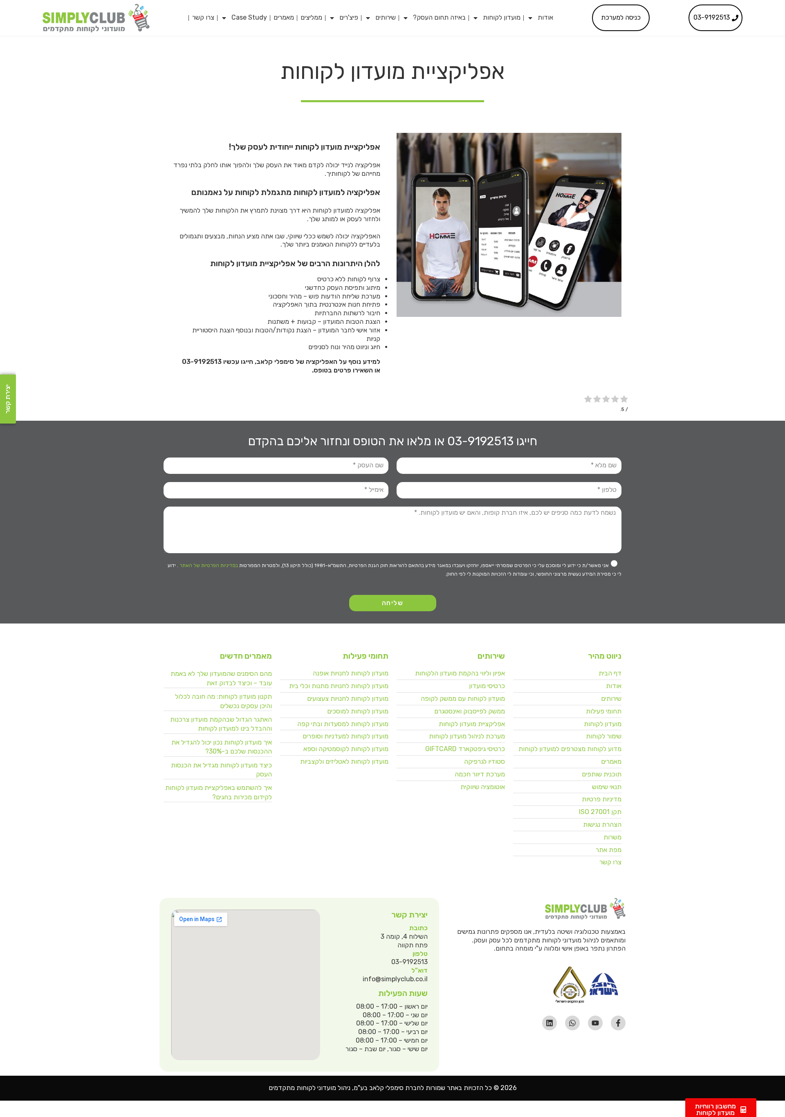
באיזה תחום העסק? (439, 17)
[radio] (624, 400)
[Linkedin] (549, 1023)
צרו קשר (203, 17)
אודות (545, 17)
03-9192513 (202, 362)
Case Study (249, 17)
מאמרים (284, 17)
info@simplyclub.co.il (395, 979)
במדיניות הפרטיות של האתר (208, 565)
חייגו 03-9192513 (492, 441)
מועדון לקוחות (501, 17)
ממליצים (311, 17)
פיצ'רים (348, 17)
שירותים (385, 17)
